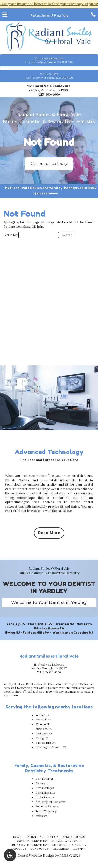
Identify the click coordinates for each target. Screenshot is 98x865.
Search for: (11, 235)
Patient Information (42, 837)
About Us (19, 848)
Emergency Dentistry (69, 845)
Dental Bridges (44, 788)
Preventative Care (66, 841)
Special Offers (74, 837)
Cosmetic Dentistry (32, 841)
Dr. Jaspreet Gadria (76, 684)
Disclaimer (60, 848)
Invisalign (41, 815)
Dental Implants (45, 792)
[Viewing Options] (10, 855)
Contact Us (39, 848)
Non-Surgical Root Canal (50, 802)
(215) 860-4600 (49, 94)
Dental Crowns (44, 797)
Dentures (41, 783)
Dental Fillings (44, 778)
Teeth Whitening (45, 811)
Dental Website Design (36, 855)
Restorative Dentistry (30, 845)
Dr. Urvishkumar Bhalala (41, 684)
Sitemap (79, 848)
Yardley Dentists (14, 684)
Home (17, 837)
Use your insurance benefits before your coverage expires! (49, 4)
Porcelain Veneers (46, 806)
